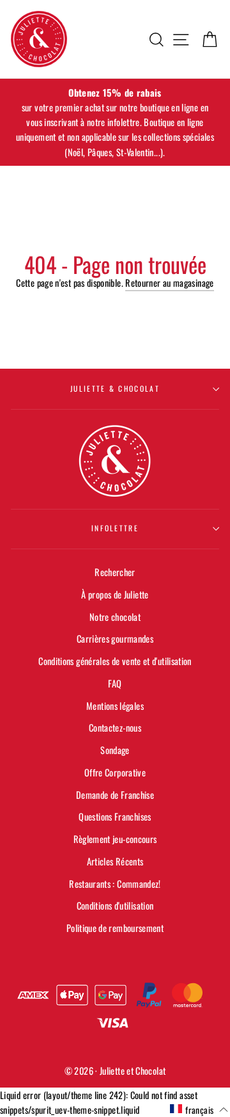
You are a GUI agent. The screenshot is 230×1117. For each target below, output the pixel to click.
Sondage (115, 750)
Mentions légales (115, 705)
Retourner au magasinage (169, 282)
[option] (115, 122)
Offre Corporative (115, 772)
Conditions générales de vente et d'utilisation (115, 661)
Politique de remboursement (115, 928)
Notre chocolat (115, 616)
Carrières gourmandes (115, 638)
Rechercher (115, 572)
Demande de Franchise (115, 794)
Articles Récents (115, 861)
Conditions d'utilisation (115, 905)
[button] (199, 1109)
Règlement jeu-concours (115, 839)
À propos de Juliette (114, 594)
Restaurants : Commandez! (115, 883)
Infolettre (115, 527)
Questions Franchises (115, 816)
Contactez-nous (115, 727)
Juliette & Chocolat (115, 388)
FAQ (114, 683)
